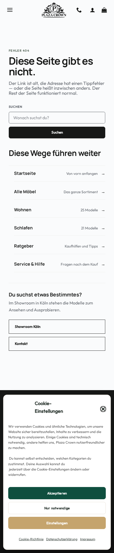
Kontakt (21, 343)
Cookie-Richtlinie (31, 539)
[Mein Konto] (92, 10)
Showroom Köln (27, 326)
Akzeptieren (57, 493)
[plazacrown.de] (54, 10)
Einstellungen (57, 523)
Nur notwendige (57, 508)
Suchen (16, 107)
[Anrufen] (79, 10)
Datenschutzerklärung (61, 539)
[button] (103, 409)
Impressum (87, 539)
